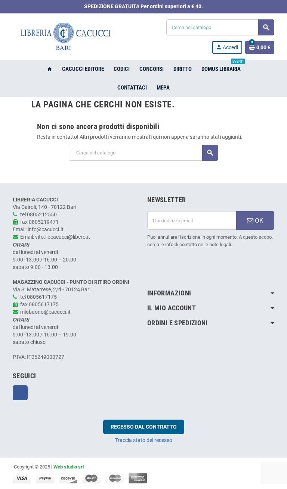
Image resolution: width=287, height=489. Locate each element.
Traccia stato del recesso (143, 440)
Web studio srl (68, 467)
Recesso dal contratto (144, 427)
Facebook (20, 392)
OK (258, 220)
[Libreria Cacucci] (65, 36)
